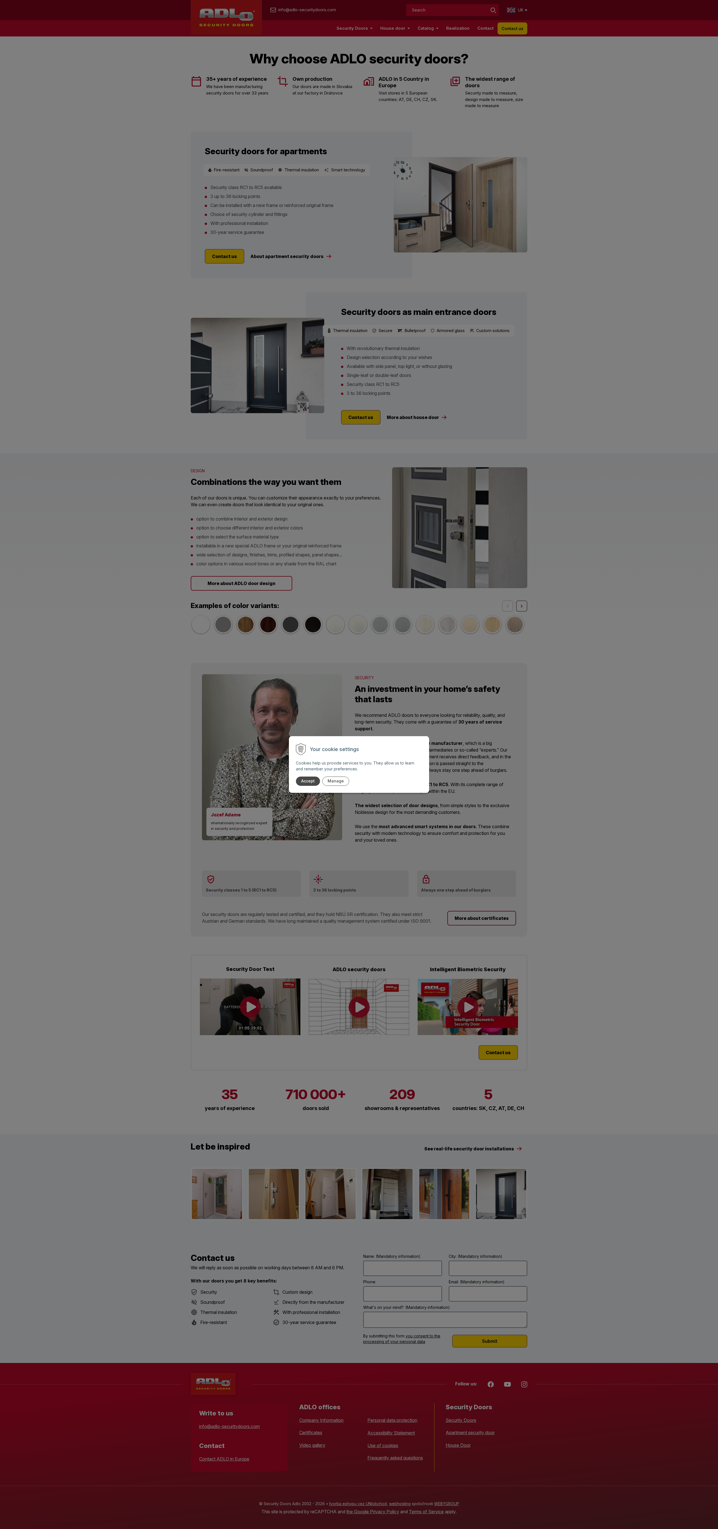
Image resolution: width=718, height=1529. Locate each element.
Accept (308, 781)
